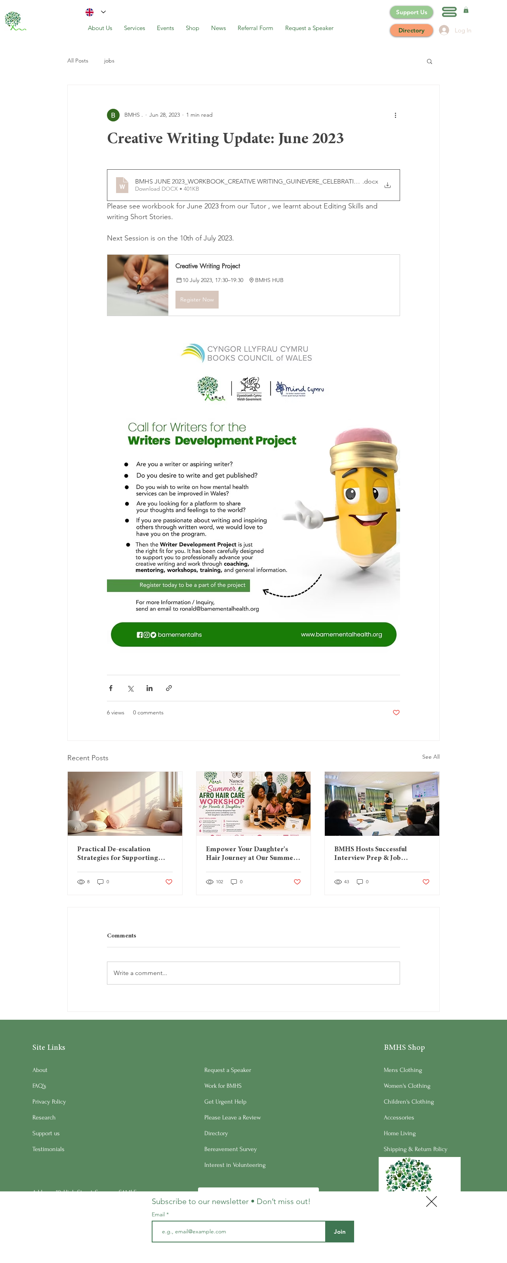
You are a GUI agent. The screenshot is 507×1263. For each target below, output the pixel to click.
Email (159, 1214)
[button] (431, 1201)
